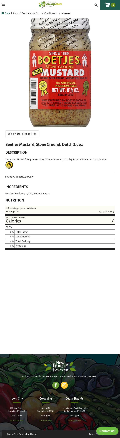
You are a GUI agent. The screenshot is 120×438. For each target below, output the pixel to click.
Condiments (51, 13)
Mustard (65, 13)
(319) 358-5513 (46, 420)
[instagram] (64, 385)
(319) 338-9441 (16, 420)
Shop (15, 13)
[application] (107, 432)
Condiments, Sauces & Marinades (40, 13)
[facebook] (55, 385)
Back (7, 13)
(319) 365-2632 (74, 420)
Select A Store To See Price (22, 133)
